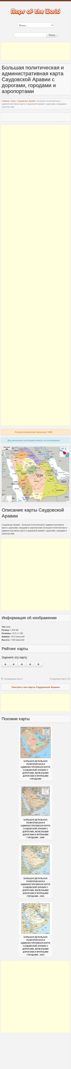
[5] (38, 664)
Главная (5, 100)
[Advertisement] (35, 51)
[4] (30, 664)
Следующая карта (58, 678)
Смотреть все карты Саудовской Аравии (35, 687)
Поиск (52, 34)
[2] (14, 664)
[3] (22, 664)
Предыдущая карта (13, 678)
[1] (5, 664)
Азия (13, 100)
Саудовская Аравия (26, 100)
